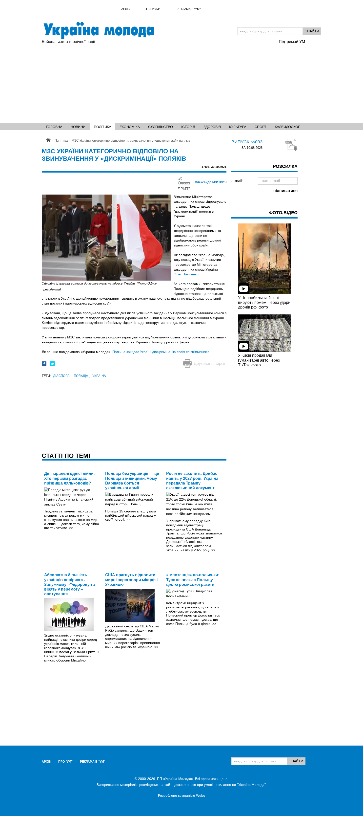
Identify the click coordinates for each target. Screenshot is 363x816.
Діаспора (62, 376)
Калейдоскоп (288, 127)
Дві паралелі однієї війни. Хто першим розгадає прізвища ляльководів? (69, 478)
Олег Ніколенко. (187, 274)
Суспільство (160, 127)
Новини (78, 127)
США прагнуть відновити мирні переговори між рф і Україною (131, 579)
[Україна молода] (98, 30)
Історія (188, 127)
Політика (102, 127)
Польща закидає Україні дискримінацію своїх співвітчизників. (161, 352)
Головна (54, 127)
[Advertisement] (181, 81)
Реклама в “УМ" (189, 9)
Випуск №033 (246, 141)
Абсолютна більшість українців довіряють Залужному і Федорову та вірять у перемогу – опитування (69, 584)
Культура (237, 127)
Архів (125, 9)
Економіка (130, 127)
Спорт (260, 127)
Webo (200, 795)
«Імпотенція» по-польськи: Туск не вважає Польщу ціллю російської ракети (192, 579)
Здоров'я (212, 127)
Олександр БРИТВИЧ (210, 182)
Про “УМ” (153, 9)
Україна (99, 376)
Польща (82, 376)
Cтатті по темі (66, 455)
